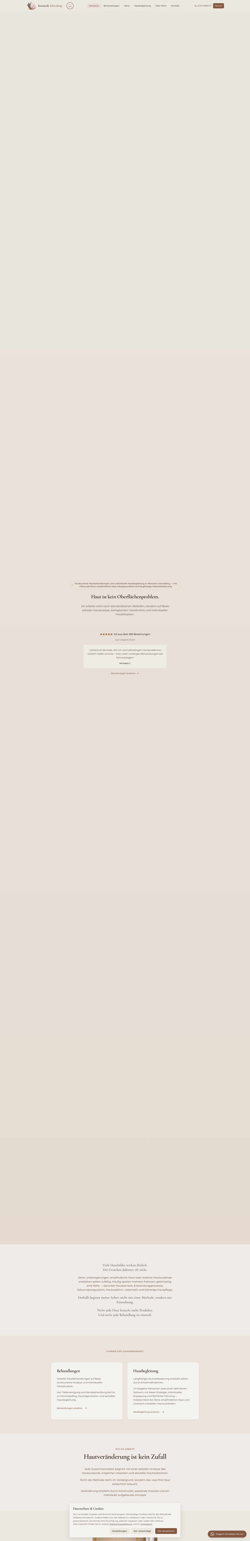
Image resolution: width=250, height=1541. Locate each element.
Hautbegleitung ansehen (146, 1412)
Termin (218, 5)
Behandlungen (112, 5)
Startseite (94, 5)
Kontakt (175, 5)
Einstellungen (119, 1531)
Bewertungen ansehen (123, 673)
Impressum (146, 1524)
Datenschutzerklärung (121, 1524)
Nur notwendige (142, 1531)
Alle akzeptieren (166, 1531)
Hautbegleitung (142, 5)
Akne (127, 5)
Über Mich (161, 5)
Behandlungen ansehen (69, 1408)
